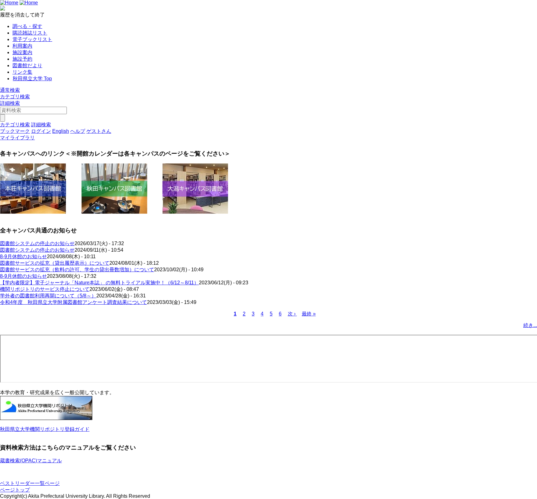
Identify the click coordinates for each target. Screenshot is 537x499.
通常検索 (10, 90)
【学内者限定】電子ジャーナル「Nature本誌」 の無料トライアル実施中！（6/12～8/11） (99, 282)
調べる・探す (27, 26)
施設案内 (22, 52)
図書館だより (27, 65)
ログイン (41, 131)
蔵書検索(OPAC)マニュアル (31, 460)
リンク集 (22, 72)
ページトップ (15, 489)
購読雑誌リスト (29, 32)
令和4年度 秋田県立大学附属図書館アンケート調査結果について (73, 302)
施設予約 (22, 59)
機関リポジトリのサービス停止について (45, 289)
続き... (530, 325)
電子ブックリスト (32, 39)
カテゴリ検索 (15, 96)
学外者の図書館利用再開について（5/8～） (48, 295)
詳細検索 (10, 103)
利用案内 (22, 46)
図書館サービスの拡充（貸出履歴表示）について (54, 263)
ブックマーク (15, 131)
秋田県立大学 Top (32, 78)
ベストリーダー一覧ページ (30, 483)
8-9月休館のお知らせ (23, 256)
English (60, 131)
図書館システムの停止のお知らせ (37, 243)
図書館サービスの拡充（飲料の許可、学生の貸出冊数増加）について (77, 269)
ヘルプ (77, 131)
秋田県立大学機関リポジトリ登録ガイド (45, 429)
